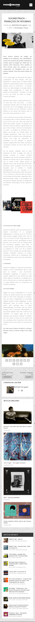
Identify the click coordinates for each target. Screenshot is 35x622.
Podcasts (24, 541)
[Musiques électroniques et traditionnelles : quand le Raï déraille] (6, 563)
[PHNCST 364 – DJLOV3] (6, 540)
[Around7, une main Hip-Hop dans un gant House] (18, 414)
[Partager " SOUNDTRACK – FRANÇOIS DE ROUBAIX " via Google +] (14, 360)
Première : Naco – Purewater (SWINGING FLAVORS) (18, 613)
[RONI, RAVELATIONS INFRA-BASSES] (6, 599)
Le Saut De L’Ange (18, 330)
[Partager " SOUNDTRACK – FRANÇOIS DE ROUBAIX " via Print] (21, 364)
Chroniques (18, 28)
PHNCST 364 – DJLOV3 (15, 539)
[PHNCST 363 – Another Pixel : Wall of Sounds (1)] (6, 547)
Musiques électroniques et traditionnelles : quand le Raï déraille (18, 563)
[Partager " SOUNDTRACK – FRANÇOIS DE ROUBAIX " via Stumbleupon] (14, 364)
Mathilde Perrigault (19, 25)
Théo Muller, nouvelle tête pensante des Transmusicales (18, 555)
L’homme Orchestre (19, 328)
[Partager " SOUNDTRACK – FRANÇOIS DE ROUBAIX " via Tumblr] (17, 360)
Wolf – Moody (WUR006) (11, 497)
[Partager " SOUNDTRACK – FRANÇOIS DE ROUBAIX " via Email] (17, 364)
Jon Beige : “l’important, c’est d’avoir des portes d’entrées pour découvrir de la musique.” (19, 589)
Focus (26, 28)
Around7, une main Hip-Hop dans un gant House (18, 427)
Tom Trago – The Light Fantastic (15, 463)
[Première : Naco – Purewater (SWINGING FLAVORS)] (6, 614)
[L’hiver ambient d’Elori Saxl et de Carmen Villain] (18, 510)
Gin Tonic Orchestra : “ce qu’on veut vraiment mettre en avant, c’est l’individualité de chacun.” (20, 580)
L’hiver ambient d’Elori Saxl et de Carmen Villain (17, 522)
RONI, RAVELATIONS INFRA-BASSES (19, 598)
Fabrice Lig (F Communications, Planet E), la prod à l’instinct (19, 606)
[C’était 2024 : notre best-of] (6, 573)
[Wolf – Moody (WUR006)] (18, 481)
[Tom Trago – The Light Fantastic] (18, 446)
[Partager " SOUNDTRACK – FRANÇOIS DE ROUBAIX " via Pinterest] (21, 360)
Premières (19, 616)
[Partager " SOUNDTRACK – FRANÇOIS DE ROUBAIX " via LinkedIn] (24, 360)
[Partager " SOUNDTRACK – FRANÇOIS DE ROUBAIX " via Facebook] (7, 360)
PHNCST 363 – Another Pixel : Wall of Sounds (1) (19, 547)
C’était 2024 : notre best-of (17, 571)
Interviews (18, 557)
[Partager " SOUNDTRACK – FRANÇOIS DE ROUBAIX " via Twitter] (10, 360)
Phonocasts (19, 541)
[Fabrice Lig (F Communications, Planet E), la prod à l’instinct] (6, 606)
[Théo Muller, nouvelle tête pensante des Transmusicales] (6, 555)
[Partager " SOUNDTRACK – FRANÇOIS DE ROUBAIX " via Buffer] (28, 360)
